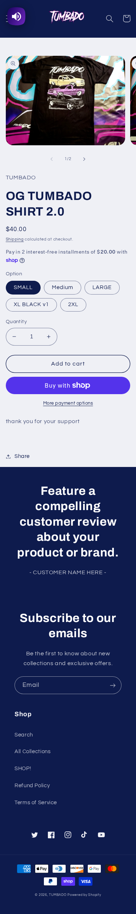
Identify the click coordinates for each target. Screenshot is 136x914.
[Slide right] (84, 159)
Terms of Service (36, 802)
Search (24, 735)
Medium (62, 287)
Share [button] (22, 456)
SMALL (23, 287)
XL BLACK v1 (31, 304)
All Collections (32, 751)
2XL (73, 304)
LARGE (102, 287)
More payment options (68, 403)
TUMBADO (57, 895)
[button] (109, 18)
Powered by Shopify (84, 895)
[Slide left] (51, 159)
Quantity (16, 321)
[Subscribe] (112, 685)
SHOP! (23, 768)
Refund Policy (32, 785)
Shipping (15, 239)
